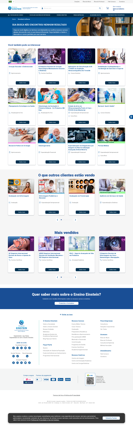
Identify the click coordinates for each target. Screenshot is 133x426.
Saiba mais (22, 83)
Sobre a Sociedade (49, 324)
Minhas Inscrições (106, 345)
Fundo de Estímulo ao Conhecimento (54, 353)
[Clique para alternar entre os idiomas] (11, 1)
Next (75, 220)
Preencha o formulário (66, 303)
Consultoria (104, 324)
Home (14, 19)
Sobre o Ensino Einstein (50, 326)
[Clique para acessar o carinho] (107, 8)
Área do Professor (99, 1)
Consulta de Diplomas (107, 343)
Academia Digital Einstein (80, 349)
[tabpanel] (21, 197)
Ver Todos (103, 329)
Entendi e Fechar (111, 418)
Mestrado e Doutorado (79, 339)
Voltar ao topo (67, 314)
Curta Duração (76, 342)
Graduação (75, 329)
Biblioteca (46, 331)
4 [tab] (66, 219)
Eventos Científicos (78, 347)
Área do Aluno (87, 1)
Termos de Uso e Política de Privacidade (66, 395)
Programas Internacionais (51, 355)
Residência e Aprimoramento (81, 334)
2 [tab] (62, 219)
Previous (57, 220)
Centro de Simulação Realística (81, 361)
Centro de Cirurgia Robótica (80, 363)
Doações (77, 1)
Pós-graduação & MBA (79, 337)
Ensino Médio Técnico (78, 324)
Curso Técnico (76, 326)
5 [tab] (67, 219)
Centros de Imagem (78, 358)
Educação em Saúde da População (54, 350)
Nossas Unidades (48, 329)
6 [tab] (69, 219)
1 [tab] (61, 219)
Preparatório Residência (79, 331)
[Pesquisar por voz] (42, 8)
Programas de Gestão (78, 344)
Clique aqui (99, 376)
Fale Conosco (112, 1)
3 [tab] (64, 219)
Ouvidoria (122, 1)
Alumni (45, 348)
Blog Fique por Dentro (50, 339)
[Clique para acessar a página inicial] (23, 10)
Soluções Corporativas (107, 326)
